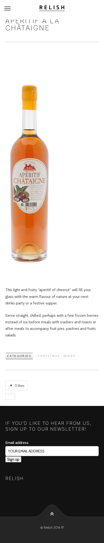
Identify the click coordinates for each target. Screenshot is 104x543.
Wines (69, 356)
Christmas (49, 356)
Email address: (17, 442)
